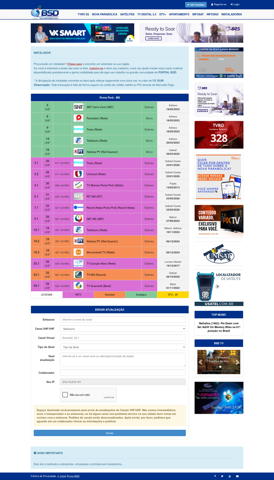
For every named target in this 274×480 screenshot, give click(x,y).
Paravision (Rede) (97, 118)
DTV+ (162, 14)
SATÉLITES (127, 14)
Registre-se (220, 4)
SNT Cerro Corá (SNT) (100, 107)
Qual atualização (47, 358)
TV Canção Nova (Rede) (101, 263)
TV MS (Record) (96, 274)
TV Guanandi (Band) (99, 286)
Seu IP (50, 382)
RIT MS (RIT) (95, 196)
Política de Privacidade (43, 476)
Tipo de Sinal (46, 347)
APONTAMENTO (179, 14)
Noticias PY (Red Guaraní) (102, 152)
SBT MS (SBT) (95, 219)
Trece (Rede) (94, 129)
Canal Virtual (46, 338)
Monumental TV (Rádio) (101, 252)
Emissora (48, 319)
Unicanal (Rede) (96, 174)
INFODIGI (212, 14)
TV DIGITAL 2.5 (146, 14)
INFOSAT (198, 14)
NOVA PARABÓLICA (104, 14)
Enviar (110, 433)
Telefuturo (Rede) (97, 140)
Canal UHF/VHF (44, 328)
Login (237, 4)
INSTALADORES (231, 14)
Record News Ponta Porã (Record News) (111, 207)
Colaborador (46, 373)
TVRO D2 (83, 14)
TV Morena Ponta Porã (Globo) (105, 185)
